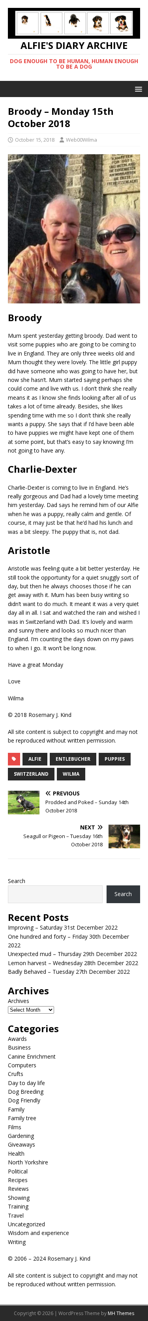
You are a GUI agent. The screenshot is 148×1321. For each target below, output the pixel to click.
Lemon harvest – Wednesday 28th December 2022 (73, 963)
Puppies (115, 759)
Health (16, 1153)
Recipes (18, 1180)
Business (19, 1047)
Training (18, 1206)
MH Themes (121, 1313)
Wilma (71, 774)
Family (16, 1109)
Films (14, 1127)
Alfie (34, 759)
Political (18, 1171)
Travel (16, 1215)
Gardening (21, 1136)
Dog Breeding (25, 1091)
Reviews (18, 1188)
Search (16, 881)
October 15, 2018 (34, 139)
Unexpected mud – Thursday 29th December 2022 (72, 954)
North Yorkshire (28, 1162)
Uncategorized (26, 1224)
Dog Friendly (24, 1100)
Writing (17, 1242)
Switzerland (31, 774)
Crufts (15, 1074)
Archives (18, 1001)
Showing (19, 1197)
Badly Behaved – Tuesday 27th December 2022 (69, 971)
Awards (17, 1038)
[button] (137, 88)
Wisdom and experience (38, 1233)
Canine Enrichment (32, 1056)
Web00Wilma (81, 139)
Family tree (22, 1118)
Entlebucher (73, 759)
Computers (22, 1065)
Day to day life (26, 1083)
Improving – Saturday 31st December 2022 (63, 927)
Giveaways (21, 1144)
